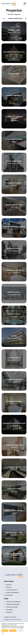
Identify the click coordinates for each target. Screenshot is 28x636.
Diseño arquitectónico (15, 18)
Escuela (14, 336)
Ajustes (20, 630)
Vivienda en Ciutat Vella (14, 445)
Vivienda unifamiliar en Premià (14, 227)
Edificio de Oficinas (14, 248)
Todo (4, 18)
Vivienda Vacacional (14, 96)
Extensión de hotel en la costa (14, 52)
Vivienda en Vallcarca (14, 183)
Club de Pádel (14, 74)
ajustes (21, 627)
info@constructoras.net (12, 619)
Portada (10, 14)
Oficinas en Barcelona (14, 139)
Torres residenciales (14, 161)
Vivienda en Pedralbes (14, 401)
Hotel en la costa (14, 314)
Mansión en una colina (14, 532)
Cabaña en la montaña (14, 270)
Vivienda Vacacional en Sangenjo (14, 117)
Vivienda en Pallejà (14, 489)
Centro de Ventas (14, 358)
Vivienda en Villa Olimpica (14, 511)
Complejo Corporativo (14, 379)
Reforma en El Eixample (14, 205)
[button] (24, 4)
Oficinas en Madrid (14, 467)
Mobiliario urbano (14, 292)
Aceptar (5, 630)
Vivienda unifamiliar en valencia (14, 554)
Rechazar (12, 630)
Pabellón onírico (14, 30)
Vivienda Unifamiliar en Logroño (14, 423)
